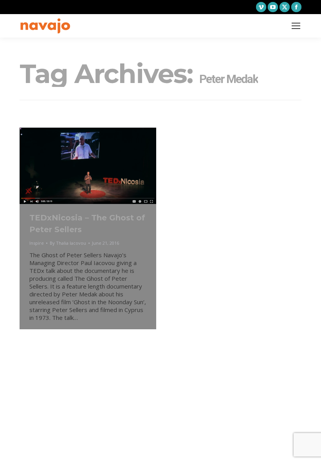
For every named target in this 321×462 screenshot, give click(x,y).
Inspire (36, 243)
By (68, 243)
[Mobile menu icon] (295, 25)
